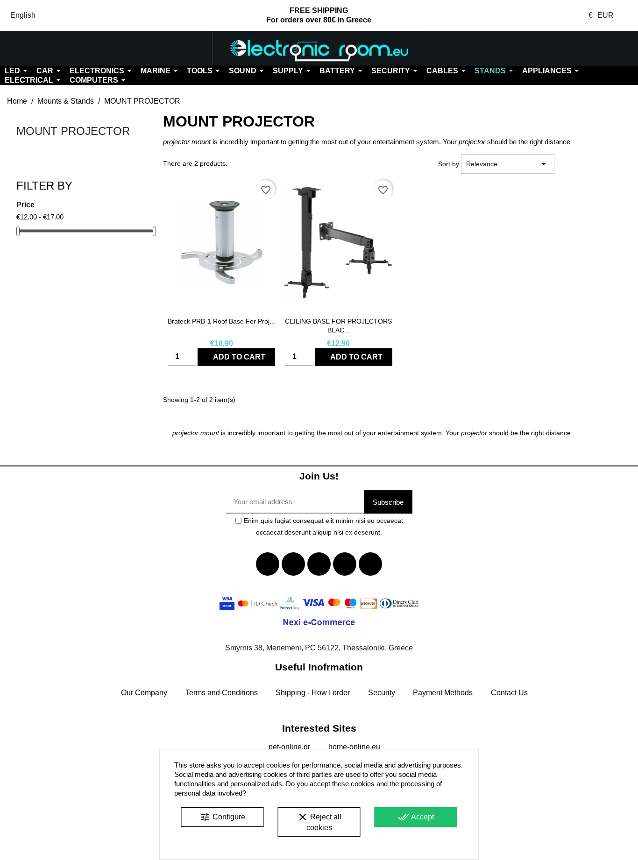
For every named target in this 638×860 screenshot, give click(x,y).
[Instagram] (344, 564)
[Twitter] (293, 564)
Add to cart (239, 357)
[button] (53, 48)
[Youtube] (319, 564)
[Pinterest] (370, 564)
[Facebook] (267, 564)
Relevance (507, 163)
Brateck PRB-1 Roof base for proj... (221, 321)
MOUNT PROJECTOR (73, 131)
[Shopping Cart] (585, 48)
